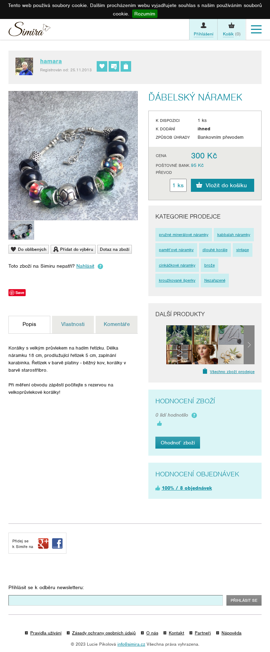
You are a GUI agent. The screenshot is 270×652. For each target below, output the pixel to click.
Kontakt (176, 633)
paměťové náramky (176, 250)
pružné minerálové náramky (183, 234)
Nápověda (231, 633)
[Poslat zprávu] (114, 66)
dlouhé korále (214, 250)
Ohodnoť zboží (178, 442)
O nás (152, 633)
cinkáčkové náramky (177, 265)
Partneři (203, 633)
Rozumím (144, 14)
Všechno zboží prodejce (232, 371)
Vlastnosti (73, 324)
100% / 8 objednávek (187, 488)
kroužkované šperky (177, 280)
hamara (51, 61)
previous (160, 344)
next (249, 344)
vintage (242, 250)
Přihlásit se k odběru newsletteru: (46, 587)
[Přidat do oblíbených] (102, 66)
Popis (29, 324)
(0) (231, 34)
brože (209, 265)
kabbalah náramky (233, 234)
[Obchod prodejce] (126, 66)
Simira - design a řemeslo (29, 31)
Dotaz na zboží (114, 249)
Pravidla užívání (46, 633)
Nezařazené (214, 280)
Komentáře (117, 324)
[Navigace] (256, 29)
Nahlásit (85, 266)
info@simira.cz (131, 644)
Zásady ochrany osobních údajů (104, 633)
